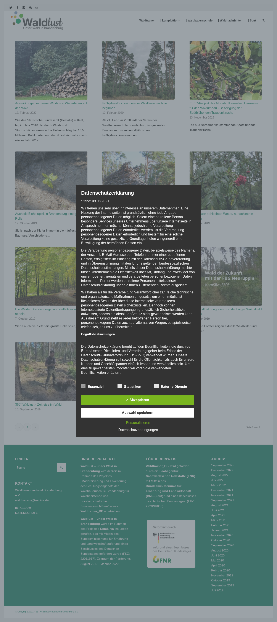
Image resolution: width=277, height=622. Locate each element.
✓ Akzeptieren (137, 400)
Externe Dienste (174, 386)
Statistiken (132, 386)
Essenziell (96, 386)
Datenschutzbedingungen (138, 430)
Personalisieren (138, 423)
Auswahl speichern (137, 413)
